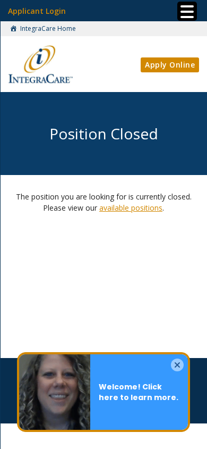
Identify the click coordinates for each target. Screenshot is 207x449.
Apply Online (170, 65)
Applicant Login (37, 11)
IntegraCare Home (47, 28)
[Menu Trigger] (187, 11)
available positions (130, 208)
